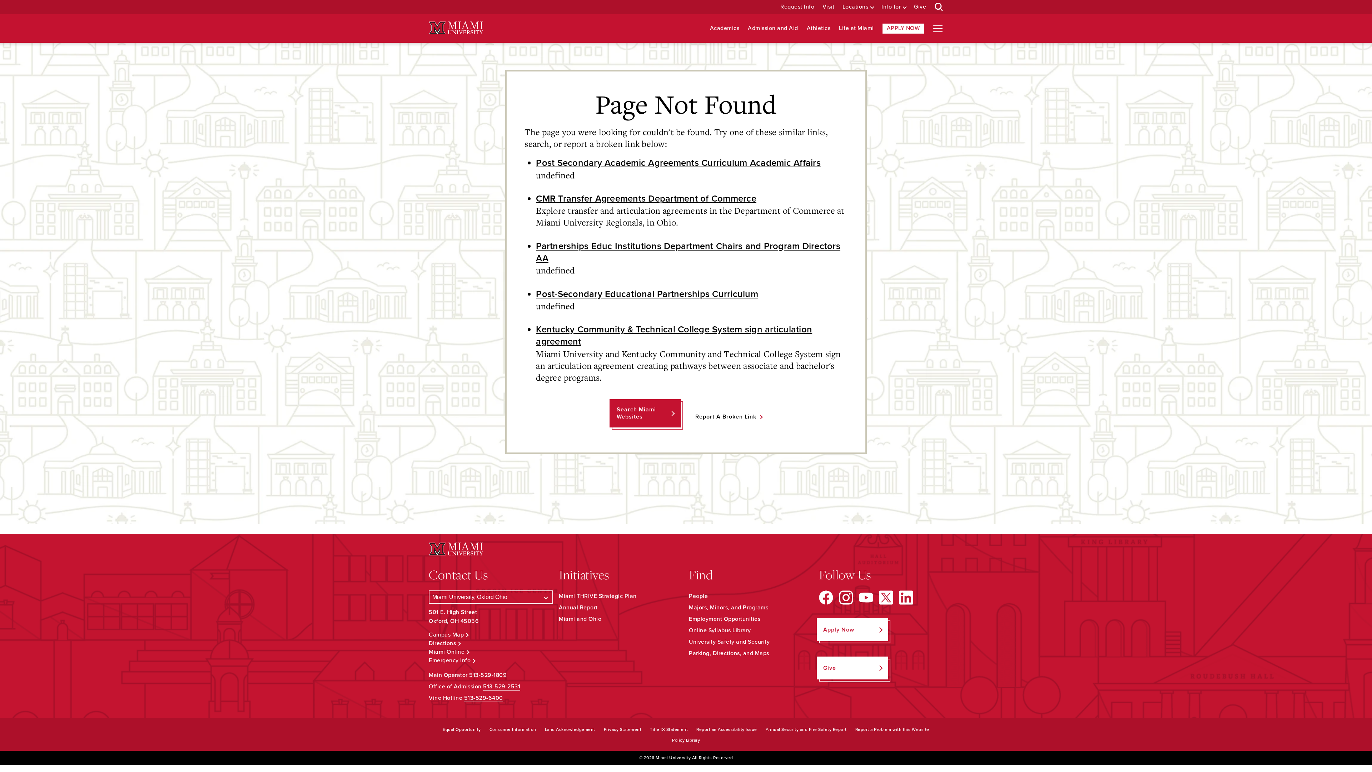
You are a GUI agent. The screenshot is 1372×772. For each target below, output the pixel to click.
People (698, 596)
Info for (891, 7)
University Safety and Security (729, 641)
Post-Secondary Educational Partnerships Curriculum (647, 294)
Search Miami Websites (636, 413)
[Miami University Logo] (456, 28)
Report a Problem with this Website (892, 729)
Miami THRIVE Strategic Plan (598, 596)
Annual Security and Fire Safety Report (806, 729)
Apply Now (903, 28)
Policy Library (686, 740)
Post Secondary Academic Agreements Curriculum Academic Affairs (678, 163)
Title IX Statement (669, 729)
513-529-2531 (501, 686)
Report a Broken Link (725, 416)
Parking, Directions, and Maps (729, 653)
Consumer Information (512, 729)
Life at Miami (856, 28)
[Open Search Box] (939, 7)
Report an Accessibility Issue (726, 729)
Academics (725, 28)
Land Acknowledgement (570, 729)
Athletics (819, 28)
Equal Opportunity (462, 729)
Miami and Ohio (580, 619)
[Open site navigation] (938, 28)
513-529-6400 (483, 698)
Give (920, 7)
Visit (828, 7)
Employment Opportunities (724, 619)
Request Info (797, 7)
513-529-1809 (488, 675)
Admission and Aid (773, 28)
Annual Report (578, 607)
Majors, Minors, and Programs (728, 607)
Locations (855, 7)
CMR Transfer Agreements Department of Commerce (646, 198)
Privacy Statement (623, 729)
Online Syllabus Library (720, 630)
